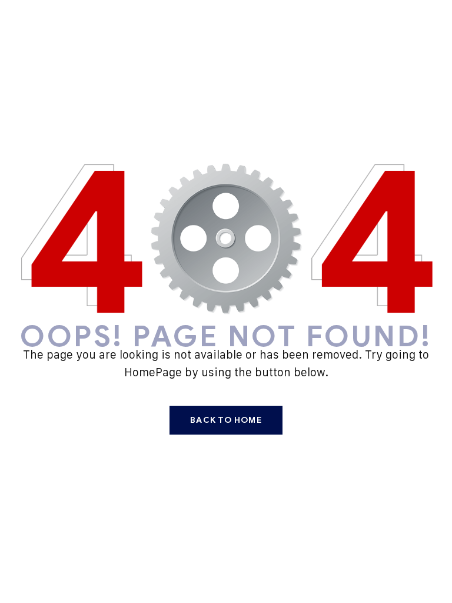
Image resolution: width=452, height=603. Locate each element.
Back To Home (225, 420)
